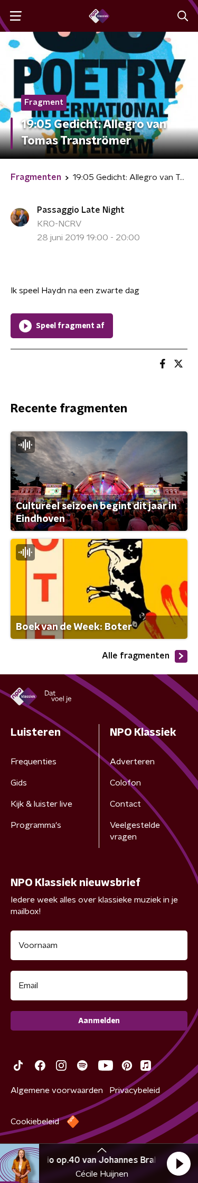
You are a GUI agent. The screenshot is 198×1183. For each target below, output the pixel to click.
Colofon (125, 783)
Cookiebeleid (35, 1121)
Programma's (36, 825)
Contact (125, 804)
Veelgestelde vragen (135, 831)
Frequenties (33, 761)
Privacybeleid (134, 1090)
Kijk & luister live (41, 804)
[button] (178, 1163)
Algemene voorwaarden (57, 1090)
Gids (19, 783)
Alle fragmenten (135, 656)
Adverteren (132, 761)
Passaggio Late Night (81, 210)
